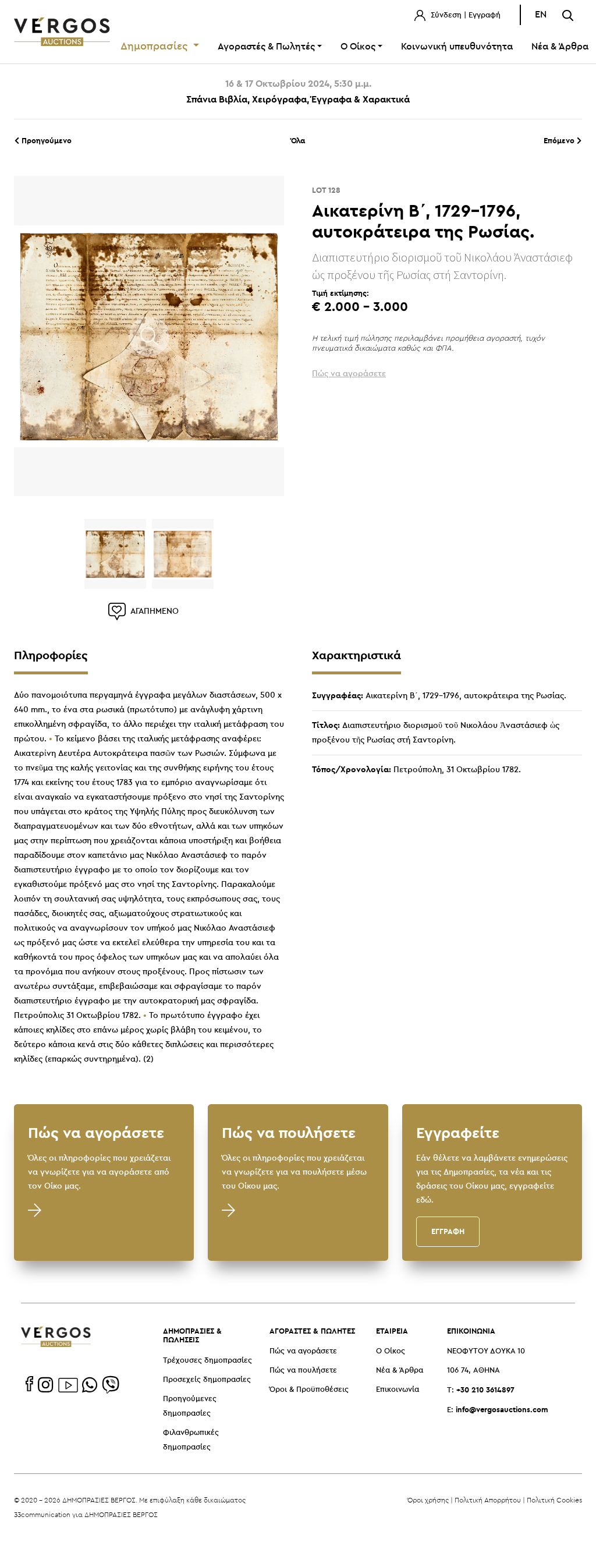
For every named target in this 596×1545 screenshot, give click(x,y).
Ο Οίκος (390, 1351)
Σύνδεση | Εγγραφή (464, 15)
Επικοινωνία (397, 1390)
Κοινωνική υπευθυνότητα (457, 47)
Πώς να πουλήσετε (303, 1371)
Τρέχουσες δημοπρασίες (207, 1361)
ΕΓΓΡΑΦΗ (447, 1231)
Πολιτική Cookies (554, 1499)
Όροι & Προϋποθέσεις (309, 1390)
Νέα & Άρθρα (399, 1371)
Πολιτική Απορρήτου (488, 1499)
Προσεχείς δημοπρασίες (207, 1380)
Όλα (298, 140)
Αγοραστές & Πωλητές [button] (266, 47)
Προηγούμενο (45, 140)
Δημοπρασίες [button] (155, 47)
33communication (42, 1514)
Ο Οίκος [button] (357, 47)
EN (541, 15)
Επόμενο (560, 140)
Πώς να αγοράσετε (303, 1351)
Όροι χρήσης (428, 1499)
